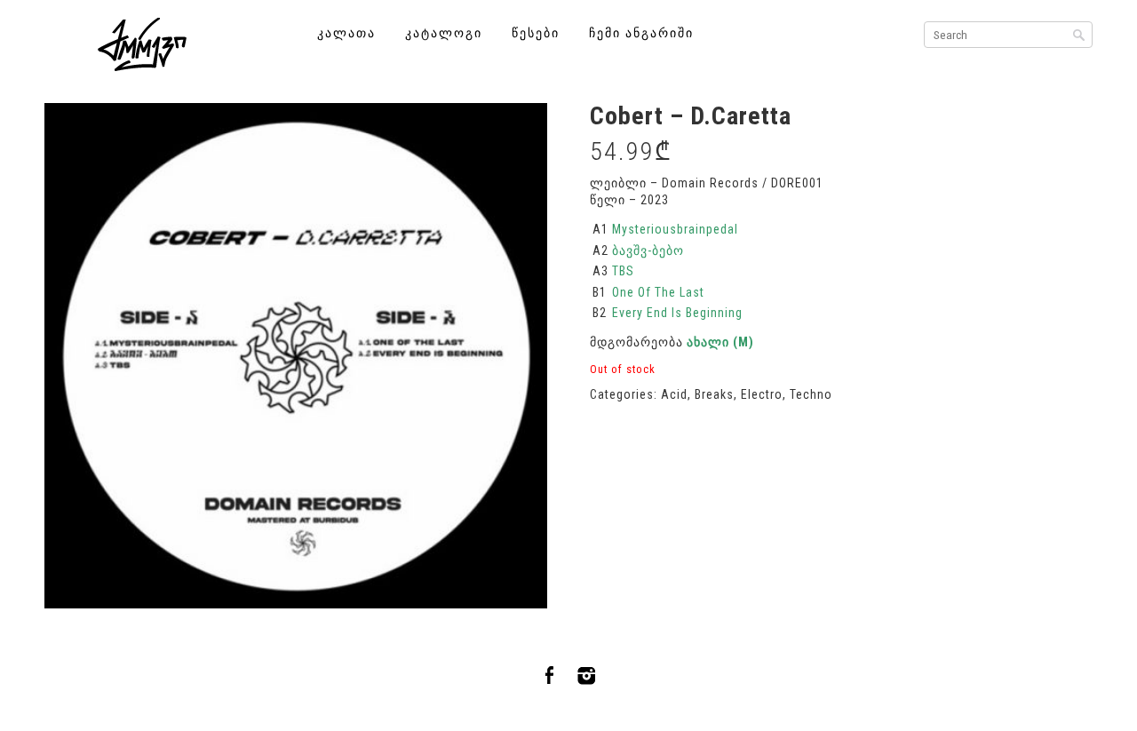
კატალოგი (443, 33)
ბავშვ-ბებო (648, 250)
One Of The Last (658, 292)
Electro (762, 394)
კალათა (346, 33)
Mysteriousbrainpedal (675, 229)
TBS (623, 271)
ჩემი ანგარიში (641, 33)
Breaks (714, 394)
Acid (674, 394)
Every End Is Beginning (677, 313)
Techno (811, 394)
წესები (536, 33)
